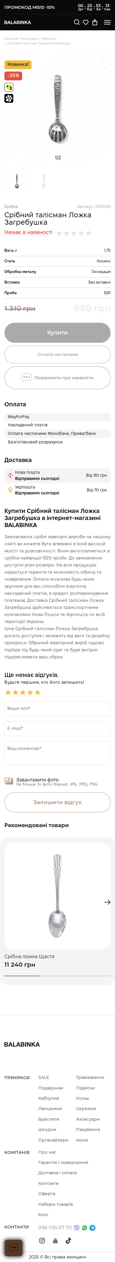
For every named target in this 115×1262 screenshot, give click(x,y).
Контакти (48, 1183)
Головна (11, 39)
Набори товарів (55, 1204)
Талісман (49, 39)
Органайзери (53, 1140)
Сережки (86, 1109)
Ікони (82, 1140)
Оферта (46, 1194)
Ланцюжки (50, 1109)
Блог (43, 1215)
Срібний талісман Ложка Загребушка (38, 43)
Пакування (88, 1129)
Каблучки (48, 1098)
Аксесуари (30, 39)
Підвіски (85, 1088)
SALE (43, 1077)
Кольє (82, 1098)
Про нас (47, 1152)
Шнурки (47, 1129)
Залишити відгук (57, 802)
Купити (57, 332)
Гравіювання (90, 1077)
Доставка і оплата (57, 1173)
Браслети (48, 1119)
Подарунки (50, 1088)
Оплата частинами (57, 354)
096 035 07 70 (55, 1227)
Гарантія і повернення (63, 1162)
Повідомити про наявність (63, 377)
